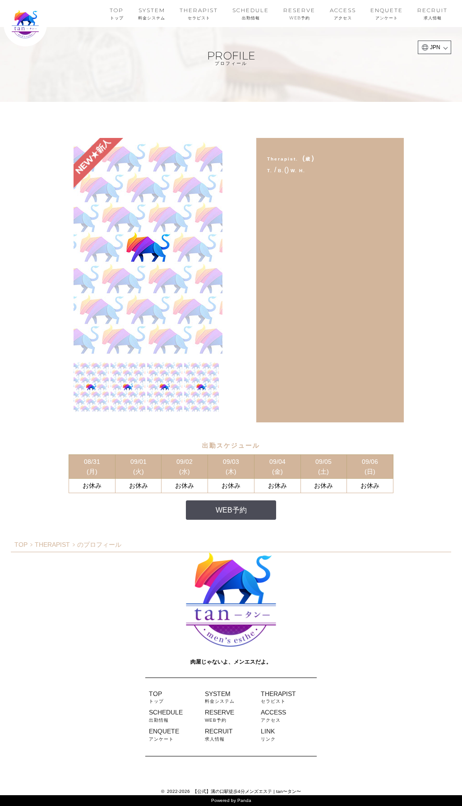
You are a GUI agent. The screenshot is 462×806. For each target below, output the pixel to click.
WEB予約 (231, 510)
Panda (244, 800)
